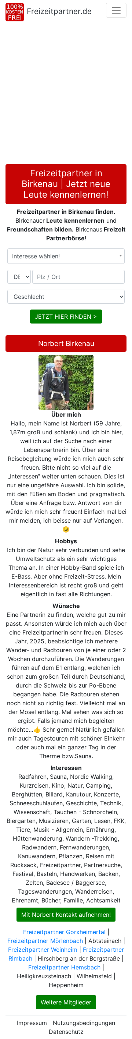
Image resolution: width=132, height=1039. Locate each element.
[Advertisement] (66, 94)
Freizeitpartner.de (59, 11)
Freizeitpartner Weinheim (42, 949)
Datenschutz (66, 1031)
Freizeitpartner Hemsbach (64, 967)
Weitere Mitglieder (66, 1002)
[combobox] (66, 256)
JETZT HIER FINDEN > (66, 316)
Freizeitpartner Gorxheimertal (64, 932)
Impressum (32, 1022)
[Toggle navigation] (116, 10)
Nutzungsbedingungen (84, 1022)
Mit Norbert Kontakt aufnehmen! (66, 914)
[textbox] (66, 256)
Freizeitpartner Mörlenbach (45, 940)
